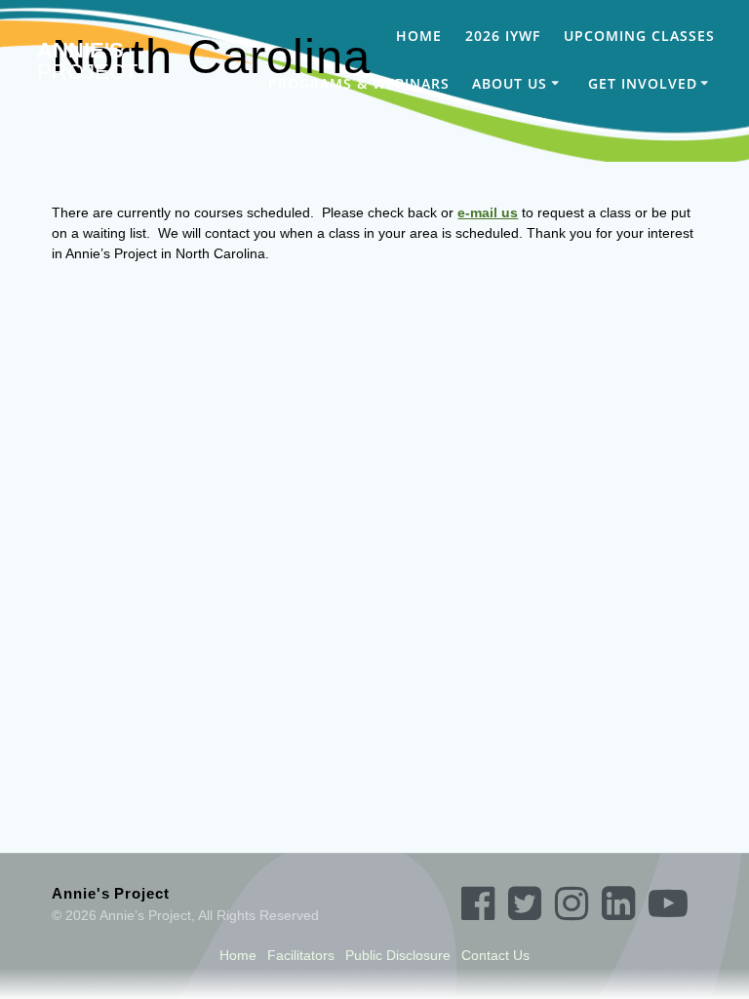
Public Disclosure (398, 955)
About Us (509, 83)
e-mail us (487, 212)
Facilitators (301, 955)
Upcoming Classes (639, 35)
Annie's (87, 62)
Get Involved (642, 83)
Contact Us (495, 955)
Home (419, 35)
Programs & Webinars (359, 83)
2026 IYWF (502, 35)
